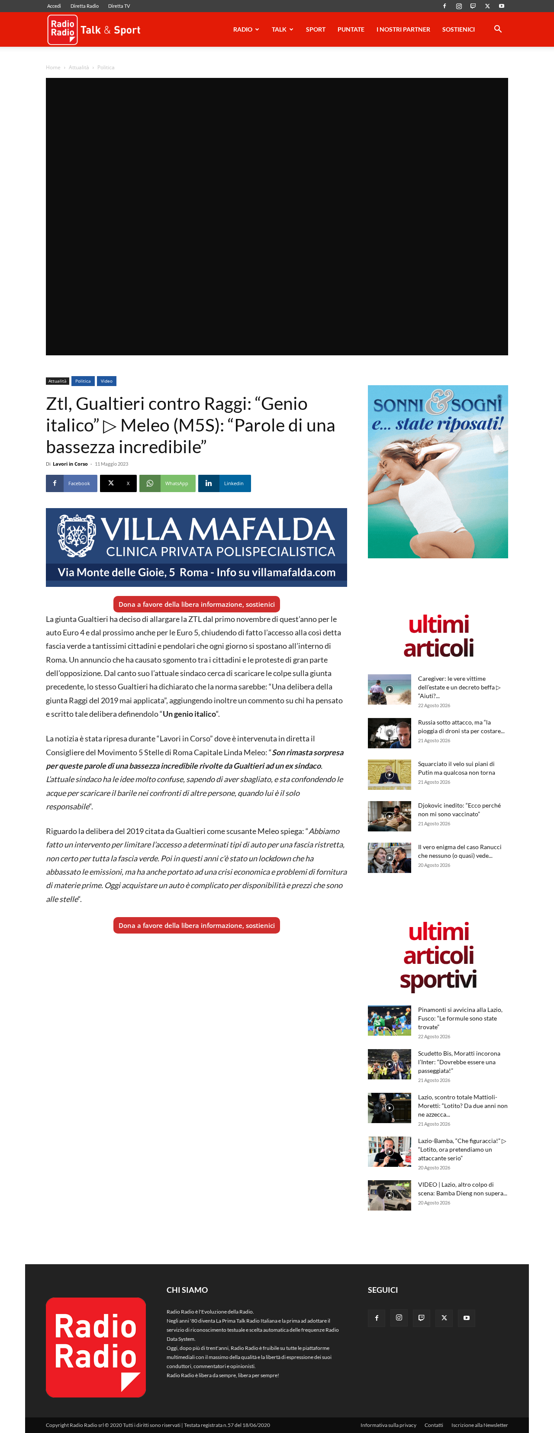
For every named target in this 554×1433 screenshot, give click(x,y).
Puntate (351, 29)
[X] (487, 6)
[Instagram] (458, 6)
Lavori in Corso (70, 463)
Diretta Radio (85, 6)
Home (53, 67)
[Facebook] (444, 6)
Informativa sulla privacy (388, 1425)
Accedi (54, 6)
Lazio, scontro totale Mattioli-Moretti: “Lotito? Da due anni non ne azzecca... (463, 1105)
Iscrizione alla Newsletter (479, 1425)
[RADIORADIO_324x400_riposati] (438, 556)
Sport (315, 29)
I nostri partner (403, 29)
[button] (497, 30)
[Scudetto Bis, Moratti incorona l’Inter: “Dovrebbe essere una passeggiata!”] (389, 1064)
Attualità (79, 67)
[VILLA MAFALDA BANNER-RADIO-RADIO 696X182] (196, 547)
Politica (83, 381)
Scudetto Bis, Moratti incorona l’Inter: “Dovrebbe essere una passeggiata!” (459, 1062)
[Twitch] (473, 6)
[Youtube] (501, 6)
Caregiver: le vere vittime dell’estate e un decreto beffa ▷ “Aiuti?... (459, 687)
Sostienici (458, 29)
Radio (242, 29)
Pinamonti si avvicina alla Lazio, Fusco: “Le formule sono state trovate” (460, 1018)
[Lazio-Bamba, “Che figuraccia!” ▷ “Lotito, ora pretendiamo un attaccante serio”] (389, 1152)
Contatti (434, 1425)
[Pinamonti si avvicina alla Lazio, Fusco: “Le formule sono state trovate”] (389, 1020)
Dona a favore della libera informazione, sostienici (197, 604)
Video (107, 381)
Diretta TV (119, 6)
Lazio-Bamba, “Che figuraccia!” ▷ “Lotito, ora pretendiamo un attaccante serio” (462, 1149)
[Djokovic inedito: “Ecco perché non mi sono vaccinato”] (389, 816)
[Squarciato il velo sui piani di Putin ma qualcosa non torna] (389, 775)
